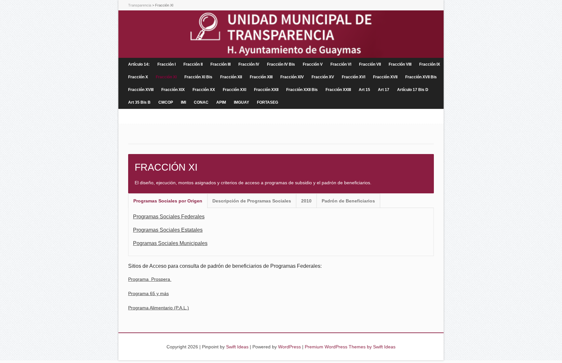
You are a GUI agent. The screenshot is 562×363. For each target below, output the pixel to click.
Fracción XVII (385, 77)
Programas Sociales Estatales (168, 230)
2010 (306, 200)
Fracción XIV (292, 77)
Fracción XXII (266, 89)
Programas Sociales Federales (169, 216)
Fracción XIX (173, 89)
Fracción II (193, 64)
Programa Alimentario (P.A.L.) (158, 307)
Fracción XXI (234, 89)
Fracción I (166, 64)
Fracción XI (166, 77)
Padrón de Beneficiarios (348, 200)
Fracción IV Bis (281, 64)
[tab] (167, 201)
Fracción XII (231, 77)
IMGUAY (241, 102)
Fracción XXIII (338, 89)
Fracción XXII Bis (302, 89)
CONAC (201, 102)
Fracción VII (370, 64)
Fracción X (138, 77)
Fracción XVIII (141, 89)
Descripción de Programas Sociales (251, 200)
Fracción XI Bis (198, 77)
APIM (221, 102)
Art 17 (383, 89)
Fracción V (313, 64)
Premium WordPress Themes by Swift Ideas (350, 346)
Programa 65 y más (148, 293)
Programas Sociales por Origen (167, 200)
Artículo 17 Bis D (412, 89)
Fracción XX (204, 89)
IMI (183, 102)
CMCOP (165, 102)
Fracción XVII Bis (421, 77)
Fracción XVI (353, 77)
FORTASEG (267, 102)
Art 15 (364, 89)
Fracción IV (248, 64)
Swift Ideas (237, 346)
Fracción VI (340, 64)
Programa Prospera (149, 279)
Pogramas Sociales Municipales (170, 243)
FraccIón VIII (400, 64)
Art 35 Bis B (139, 102)
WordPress (289, 346)
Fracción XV (323, 77)
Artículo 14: (139, 64)
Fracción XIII (261, 77)
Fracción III (220, 64)
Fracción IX (429, 64)
